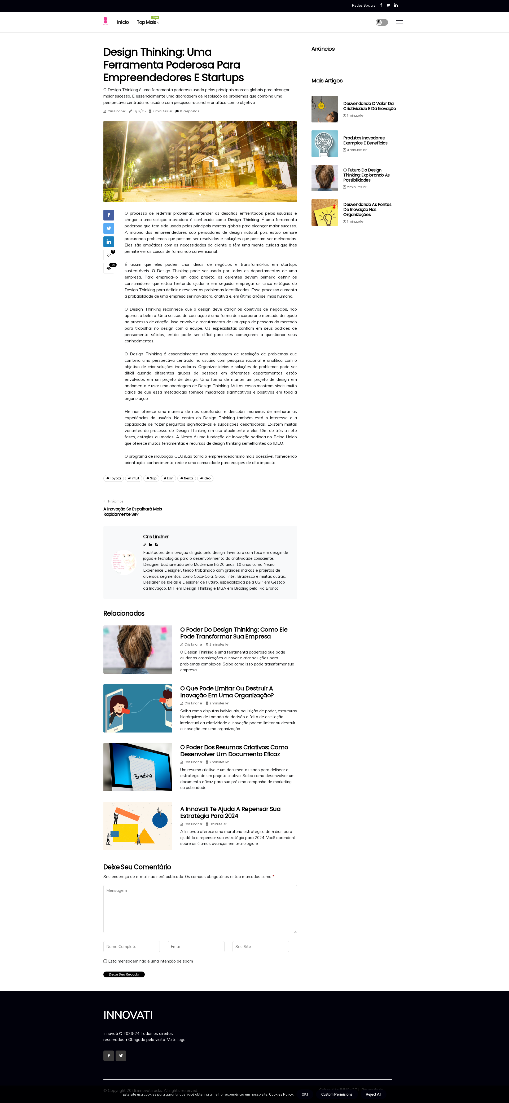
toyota (115, 478)
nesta (188, 478)
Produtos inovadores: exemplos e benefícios (365, 140)
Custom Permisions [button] (337, 1094)
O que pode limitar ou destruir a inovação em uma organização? (227, 691)
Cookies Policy (280, 1094)
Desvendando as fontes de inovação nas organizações (367, 209)
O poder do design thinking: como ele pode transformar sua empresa (233, 633)
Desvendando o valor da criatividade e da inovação (369, 106)
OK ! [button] (305, 1094)
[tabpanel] (200, 161)
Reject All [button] (373, 1094)
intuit (135, 478)
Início (123, 22)
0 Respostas (189, 111)
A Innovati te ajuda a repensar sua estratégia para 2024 (230, 812)
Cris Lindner (116, 111)
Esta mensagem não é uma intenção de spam (150, 961)
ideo (207, 478)
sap (153, 478)
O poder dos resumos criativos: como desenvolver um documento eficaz (234, 750)
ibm (170, 478)
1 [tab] (200, 195)
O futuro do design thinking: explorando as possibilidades (366, 175)
